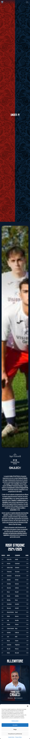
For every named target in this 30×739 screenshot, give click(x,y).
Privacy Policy (18, 737)
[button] (27, 706)
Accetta (15, 725)
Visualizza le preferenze (15, 734)
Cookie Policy (11, 737)
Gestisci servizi (15, 720)
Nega (15, 729)
